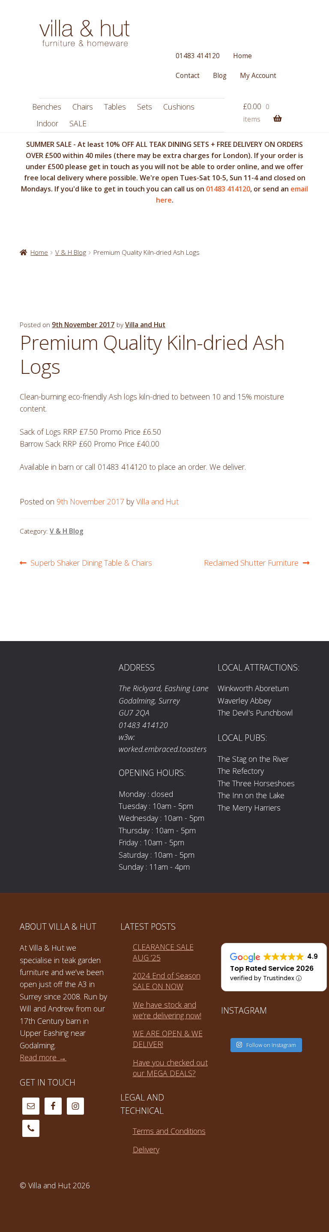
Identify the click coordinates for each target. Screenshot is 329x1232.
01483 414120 (198, 55)
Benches (46, 106)
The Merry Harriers (249, 807)
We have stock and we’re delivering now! (167, 1009)
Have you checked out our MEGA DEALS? (170, 1067)
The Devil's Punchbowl (255, 712)
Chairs (82, 106)
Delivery (146, 1149)
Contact (188, 75)
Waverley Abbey (244, 700)
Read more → (43, 1057)
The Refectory (241, 771)
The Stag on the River (253, 759)
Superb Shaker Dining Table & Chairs (91, 563)
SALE (78, 123)
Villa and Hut (145, 324)
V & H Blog (70, 252)
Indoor (47, 123)
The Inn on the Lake (251, 795)
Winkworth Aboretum (253, 688)
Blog (220, 75)
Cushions (178, 106)
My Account (258, 75)
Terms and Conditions (169, 1131)
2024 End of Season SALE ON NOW (166, 980)
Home (242, 55)
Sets (144, 106)
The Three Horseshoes (256, 783)
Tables (115, 106)
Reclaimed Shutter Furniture (251, 563)
